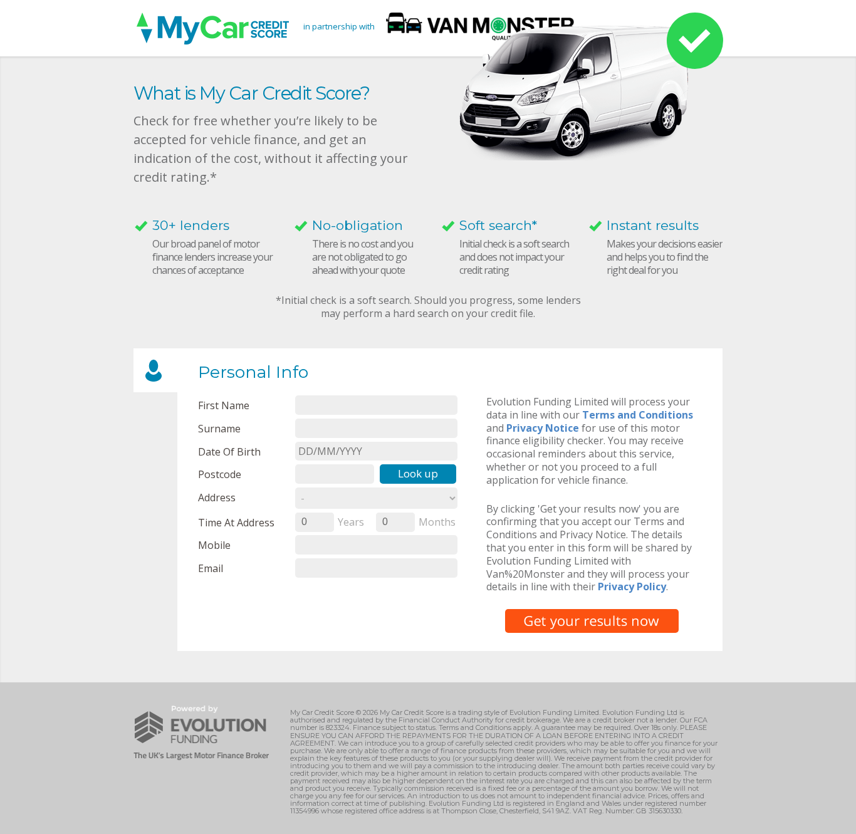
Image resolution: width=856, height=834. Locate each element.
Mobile (214, 544)
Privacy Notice (542, 428)
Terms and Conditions (637, 415)
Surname (219, 428)
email (210, 568)
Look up (418, 473)
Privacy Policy (632, 586)
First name (223, 405)
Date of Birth (229, 451)
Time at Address (236, 522)
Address (217, 497)
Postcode (219, 474)
